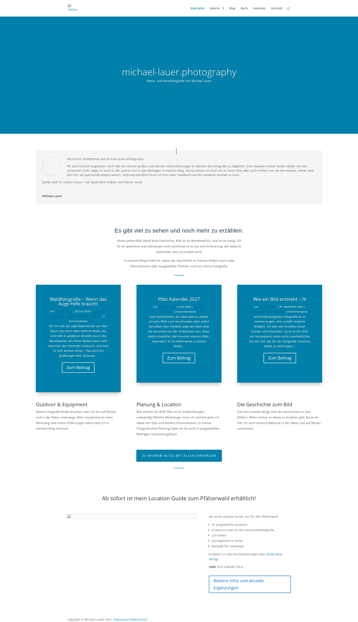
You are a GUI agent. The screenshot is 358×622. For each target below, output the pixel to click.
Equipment (99, 311)
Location (167, 311)
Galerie (215, 8)
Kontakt (277, 8)
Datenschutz (139, 619)
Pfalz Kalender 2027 (179, 299)
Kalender (259, 8)
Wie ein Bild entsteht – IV (279, 299)
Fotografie (58, 316)
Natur (269, 311)
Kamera (70, 316)
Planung (279, 311)
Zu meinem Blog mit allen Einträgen (179, 455)
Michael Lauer (63, 311)
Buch (244, 8)
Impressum (121, 619)
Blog (232, 8)
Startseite (197, 8)
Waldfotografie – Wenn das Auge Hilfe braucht (78, 301)
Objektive (82, 316)
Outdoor (95, 316)
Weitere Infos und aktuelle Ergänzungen (238, 584)
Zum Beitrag (78, 367)
